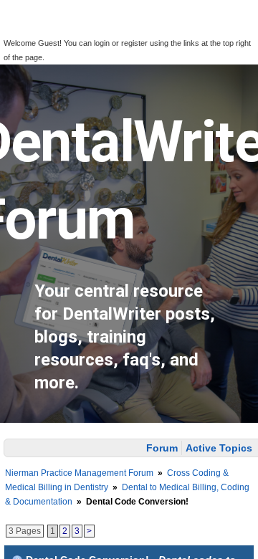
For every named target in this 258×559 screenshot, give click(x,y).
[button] (20, 29)
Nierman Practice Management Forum (79, 473)
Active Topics (219, 448)
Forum (162, 448)
